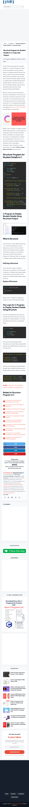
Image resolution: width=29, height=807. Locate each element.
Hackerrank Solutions (8, 484)
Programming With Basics (16, 803)
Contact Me (21, 793)
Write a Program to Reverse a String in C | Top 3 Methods (17, 673)
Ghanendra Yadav (17, 473)
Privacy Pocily (14, 797)
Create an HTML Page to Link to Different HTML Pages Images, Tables (18, 696)
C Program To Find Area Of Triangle (15, 409)
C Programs (7, 59)
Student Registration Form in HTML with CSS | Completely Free (17, 710)
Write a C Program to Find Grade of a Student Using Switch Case (16, 703)
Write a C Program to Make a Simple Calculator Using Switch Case (18, 724)
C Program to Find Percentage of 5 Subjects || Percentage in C (18, 716)
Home (6, 793)
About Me (13, 793)
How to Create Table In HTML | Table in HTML (17, 680)
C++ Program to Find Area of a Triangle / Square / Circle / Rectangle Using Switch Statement (14, 462)
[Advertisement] (14, 25)
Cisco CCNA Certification (19, 107)
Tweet (15, 443)
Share (15, 447)
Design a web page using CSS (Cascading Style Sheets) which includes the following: (18, 688)
